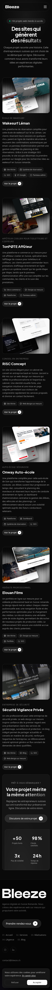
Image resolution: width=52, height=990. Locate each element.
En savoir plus (29, 975)
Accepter (37, 982)
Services (22, 935)
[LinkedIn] (13, 950)
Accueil (7, 935)
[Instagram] (5, 950)
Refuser (15, 982)
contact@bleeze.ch (11, 960)
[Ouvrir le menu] (45, 7)
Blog (21, 939)
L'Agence (8, 939)
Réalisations (38, 935)
